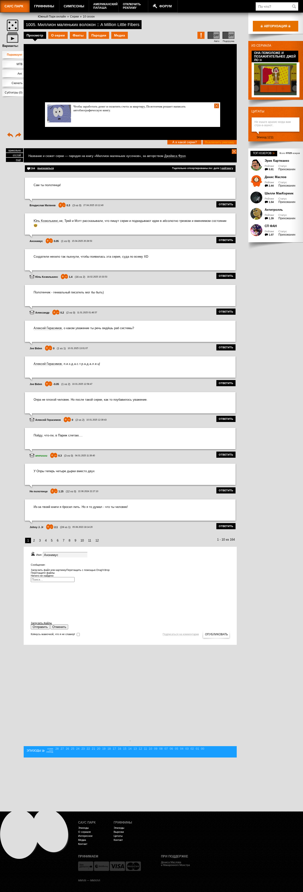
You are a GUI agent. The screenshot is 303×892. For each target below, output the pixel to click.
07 (166, 748)
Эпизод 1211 (265, 137)
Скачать (17, 83)
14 (130, 748)
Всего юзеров (290, 153)
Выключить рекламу (219, 142)
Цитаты (257, 111)
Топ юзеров (264, 153)
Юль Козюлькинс (46, 221)
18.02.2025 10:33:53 (97, 277)
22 (88, 748)
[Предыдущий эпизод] (10, 135)
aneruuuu (41, 455)
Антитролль (274, 209)
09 (155, 748)
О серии (58, 35)
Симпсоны (74, 6)
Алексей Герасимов (48, 328)
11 (89, 540)
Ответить (226, 204)
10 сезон (89, 16)
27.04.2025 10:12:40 (93, 205)
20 (98, 748)
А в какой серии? (184, 142)
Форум (165, 6)
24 (78, 748)
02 (192, 748)
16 (119, 748)
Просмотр (35, 35)
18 (109, 748)
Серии (74, 16)
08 (161, 748)
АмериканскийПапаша (105, 6)
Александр (42, 312)
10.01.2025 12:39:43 (96, 420)
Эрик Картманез (277, 160)
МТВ (19, 64)
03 (187, 748)
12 (97, 540)
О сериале (84, 831)
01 (197, 748)
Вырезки (119, 831)
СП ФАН (271, 226)
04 (181, 748)
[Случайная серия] (12, 25)
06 (171, 748)
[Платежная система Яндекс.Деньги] (85, 866)
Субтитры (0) (13, 92)
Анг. (20, 73)
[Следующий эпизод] (18, 135)
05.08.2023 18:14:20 (82, 527)
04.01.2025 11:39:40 (85, 455)
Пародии (98, 35)
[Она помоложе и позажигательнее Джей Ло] (275, 94)
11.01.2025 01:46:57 (87, 312)
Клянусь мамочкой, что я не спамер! (53, 634)
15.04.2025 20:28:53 (82, 241)
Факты (78, 35)
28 (57, 748)
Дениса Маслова (171, 862)
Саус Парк (13, 6)
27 (62, 748)
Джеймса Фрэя (175, 156)
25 (72, 748)
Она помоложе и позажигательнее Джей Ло (275, 56)
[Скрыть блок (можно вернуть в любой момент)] (234, 151)
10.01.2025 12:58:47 (82, 384)
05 (176, 748)
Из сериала (261, 45)
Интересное (85, 835)
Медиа (119, 35)
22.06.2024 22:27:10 (88, 491)
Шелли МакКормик (279, 193)
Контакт (82, 844)
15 (124, 748)
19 (104, 748)
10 (82, 540)
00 (202, 748)
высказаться (45, 168)
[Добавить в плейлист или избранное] (12, 37)
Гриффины (44, 6)
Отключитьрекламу (132, 6)
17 (114, 748)
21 (93, 748)
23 (83, 748)
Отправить (40, 627)
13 (135, 748)
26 (67, 748)
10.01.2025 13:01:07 (78, 348)
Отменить (59, 627)
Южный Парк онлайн (52, 16)
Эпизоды (83, 827)
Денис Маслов (275, 177)
